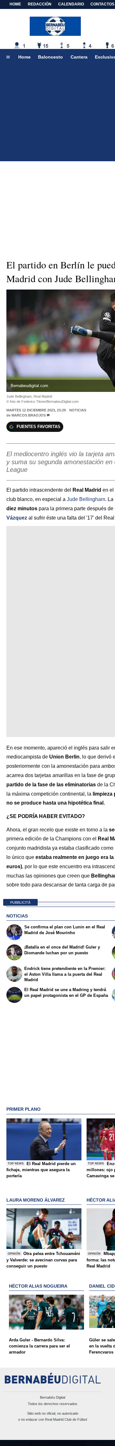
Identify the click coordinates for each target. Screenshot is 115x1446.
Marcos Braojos (29, 415)
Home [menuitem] (24, 57)
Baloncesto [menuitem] (50, 57)
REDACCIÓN (39, 4)
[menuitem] (8, 57)
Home (15, 4)
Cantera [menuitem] (79, 57)
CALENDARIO (71, 4)
